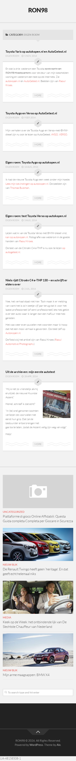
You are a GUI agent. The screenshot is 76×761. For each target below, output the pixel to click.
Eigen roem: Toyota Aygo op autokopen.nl (33, 162)
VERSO (63, 134)
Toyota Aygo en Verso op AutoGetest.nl (31, 113)
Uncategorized (14, 511)
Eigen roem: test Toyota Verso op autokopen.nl (36, 216)
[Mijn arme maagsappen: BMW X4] (38, 650)
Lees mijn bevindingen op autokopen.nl (27, 183)
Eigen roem (12, 56)
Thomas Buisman (19, 187)
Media (7, 617)
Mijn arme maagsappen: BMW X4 (26, 675)
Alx (59, 744)
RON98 (38, 10)
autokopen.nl (13, 81)
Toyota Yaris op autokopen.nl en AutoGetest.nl (36, 51)
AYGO (54, 134)
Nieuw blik (10, 564)
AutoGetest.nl (31, 81)
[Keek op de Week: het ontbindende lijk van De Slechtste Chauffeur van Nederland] (38, 597)
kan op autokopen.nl (17, 237)
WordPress (36, 744)
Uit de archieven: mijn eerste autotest (30, 371)
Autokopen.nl (13, 333)
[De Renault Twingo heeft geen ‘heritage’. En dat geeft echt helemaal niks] (38, 544)
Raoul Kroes (26, 241)
